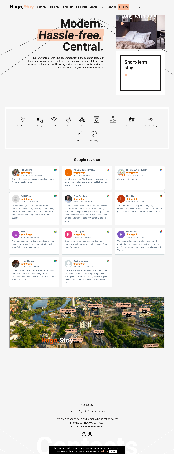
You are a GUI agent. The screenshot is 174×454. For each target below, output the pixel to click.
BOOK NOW (123, 7)
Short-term (42, 7)
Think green (81, 7)
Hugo (22, 7)
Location (94, 7)
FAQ (102, 7)
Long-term (55, 7)
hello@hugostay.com (91, 426)
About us (112, 7)
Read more (104, 451)
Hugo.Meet (68, 7)
